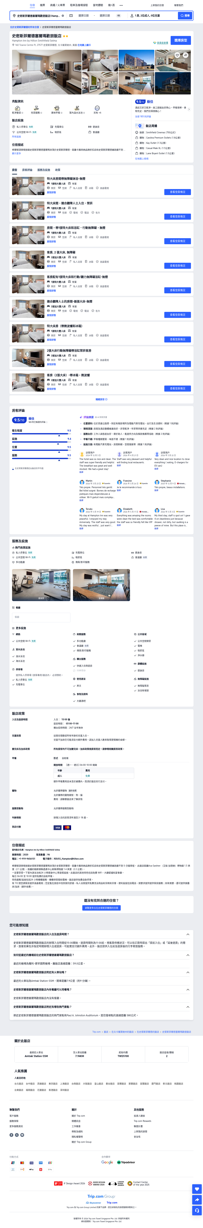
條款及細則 (77, 1131)
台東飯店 (18, 1090)
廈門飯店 (155, 1083)
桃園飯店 (178, 1083)
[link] (157, 5)
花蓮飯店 (41, 1090)
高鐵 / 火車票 (57, 5)
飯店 (106, 1032)
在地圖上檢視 (141, 158)
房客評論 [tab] (27, 169)
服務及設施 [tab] (43, 169)
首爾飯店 (121, 1083)
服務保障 (14, 1121)
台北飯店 (18, 1083)
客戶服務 (14, 1116)
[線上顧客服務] (197, 1210)
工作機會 (76, 1126)
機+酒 (111, 5)
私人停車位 (21, 552)
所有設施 (16, 136)
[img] (47, 72)
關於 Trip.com (78, 1116)
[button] (121, 5)
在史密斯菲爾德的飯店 (148, 1032)
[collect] (197, 1189)
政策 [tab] (57, 169)
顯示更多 (16, 153)
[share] (197, 1200)
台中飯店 (30, 1083)
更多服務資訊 (16, 1126)
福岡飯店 (30, 1090)
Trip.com (96, 1032)
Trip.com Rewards (142, 1121)
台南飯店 (76, 1083)
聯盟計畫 (138, 1126)
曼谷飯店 (110, 1083)
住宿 (32, 5)
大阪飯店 (87, 1083)
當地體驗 (98, 5)
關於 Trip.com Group (82, 1142)
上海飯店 (64, 1083)
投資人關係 (139, 1116)
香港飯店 (53, 1090)
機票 (42, 5)
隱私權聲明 (77, 1136)
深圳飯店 (64, 1090)
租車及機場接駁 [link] (79, 5)
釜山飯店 (98, 1083)
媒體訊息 (76, 1121)
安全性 (137, 1136)
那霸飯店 (133, 1083)
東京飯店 (53, 1083)
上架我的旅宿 (140, 1131)
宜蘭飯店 (144, 1083)
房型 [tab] (14, 169)
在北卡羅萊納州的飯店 (122, 1032)
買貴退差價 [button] (162, 43)
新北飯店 (167, 1083)
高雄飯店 (41, 1083)
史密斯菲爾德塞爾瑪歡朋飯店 (37, 36)
